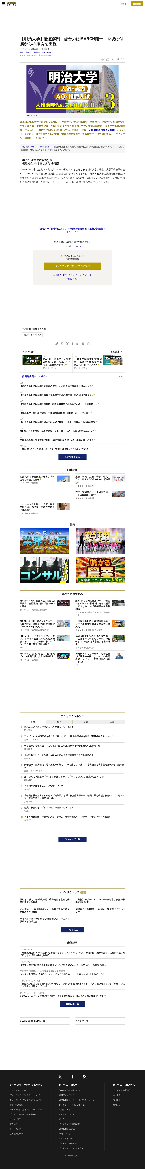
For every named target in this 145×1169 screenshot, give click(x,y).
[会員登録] (137, 3)
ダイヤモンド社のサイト (70, 1084)
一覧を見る (72, 929)
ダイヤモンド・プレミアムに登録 (72, 266)
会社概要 (117, 1095)
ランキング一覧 (72, 839)
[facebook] (72, 1077)
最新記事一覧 (72, 1004)
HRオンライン (65, 1133)
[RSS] (85, 1077)
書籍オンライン (65, 1109)
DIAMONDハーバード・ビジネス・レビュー (77, 1099)
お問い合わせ (15, 1128)
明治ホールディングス (32, 334)
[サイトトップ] (11, 4)
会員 (112, 722)
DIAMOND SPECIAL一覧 (32, 1020)
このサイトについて (18, 1090)
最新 (33, 722)
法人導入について (17, 1133)
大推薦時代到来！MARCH (43, 52)
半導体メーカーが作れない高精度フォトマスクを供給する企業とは (45, 920)
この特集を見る (72, 456)
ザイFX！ (63, 1119)
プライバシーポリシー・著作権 (23, 1114)
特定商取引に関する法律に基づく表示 (26, 1109)
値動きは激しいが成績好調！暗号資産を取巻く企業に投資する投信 (45, 901)
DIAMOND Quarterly (67, 1128)
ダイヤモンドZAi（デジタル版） (72, 1104)
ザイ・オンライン (66, 1114)
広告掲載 (13, 1124)
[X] (60, 1077)
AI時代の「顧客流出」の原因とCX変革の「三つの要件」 (100, 910)
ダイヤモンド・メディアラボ (71, 1148)
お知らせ (117, 1104)
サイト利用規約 (16, 1104)
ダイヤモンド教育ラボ (68, 1143)
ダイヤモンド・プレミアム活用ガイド (26, 1099)
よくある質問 (15, 1119)
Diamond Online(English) (69, 1090)
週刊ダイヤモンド (66, 1095)
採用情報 (117, 1099)
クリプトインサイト (67, 1138)
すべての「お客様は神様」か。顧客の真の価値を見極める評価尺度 (45, 910)
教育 (28, 52)
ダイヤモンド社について (124, 1084)
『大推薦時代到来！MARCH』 (102, 130)
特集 (22, 52)
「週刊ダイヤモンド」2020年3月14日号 (38, 146)
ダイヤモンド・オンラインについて (26, 1084)
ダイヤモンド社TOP (121, 1090)
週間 (85, 722)
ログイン (124, 4)
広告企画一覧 (82, 1020)
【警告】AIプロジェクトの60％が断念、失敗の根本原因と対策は (100, 901)
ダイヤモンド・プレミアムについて (25, 1095)
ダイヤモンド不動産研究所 (70, 1124)
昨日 (59, 722)
